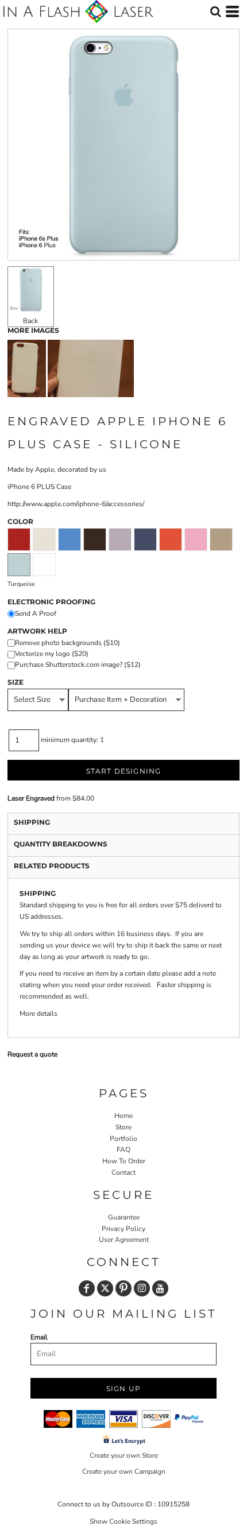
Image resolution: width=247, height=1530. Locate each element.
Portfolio (123, 1138)
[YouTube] (160, 1288)
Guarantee (124, 1217)
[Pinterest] (123, 1288)
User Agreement (124, 1239)
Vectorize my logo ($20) (51, 653)
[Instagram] (142, 1288)
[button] (215, 11)
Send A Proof (35, 613)
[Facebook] (87, 1288)
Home (123, 1115)
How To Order (123, 1161)
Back (30, 320)
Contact (123, 1172)
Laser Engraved (31, 798)
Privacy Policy (123, 1228)
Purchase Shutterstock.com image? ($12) (78, 664)
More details (38, 1013)
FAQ (123, 1149)
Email (39, 1337)
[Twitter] (105, 1288)
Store (123, 1127)
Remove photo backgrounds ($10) (67, 642)
